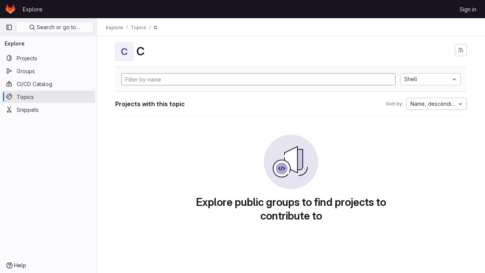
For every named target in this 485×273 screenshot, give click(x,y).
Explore (32, 9)
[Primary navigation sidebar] (9, 27)
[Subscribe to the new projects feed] (461, 50)
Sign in (468, 9)
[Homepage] (10, 9)
